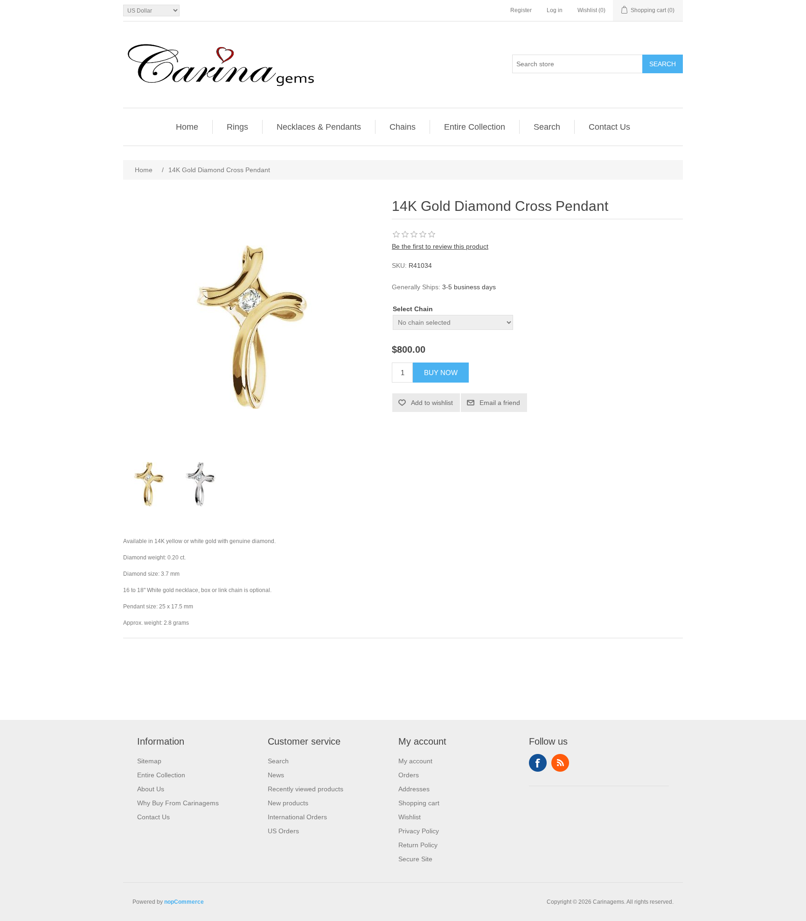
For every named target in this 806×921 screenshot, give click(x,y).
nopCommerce (184, 902)
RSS (560, 763)
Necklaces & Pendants (319, 127)
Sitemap (149, 761)
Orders (408, 775)
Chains (402, 127)
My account (415, 761)
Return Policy (418, 845)
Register (521, 10)
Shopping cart (418, 803)
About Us (150, 789)
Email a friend (499, 402)
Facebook (538, 763)
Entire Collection (474, 127)
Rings (237, 127)
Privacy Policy (418, 831)
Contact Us (609, 127)
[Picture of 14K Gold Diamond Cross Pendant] (148, 483)
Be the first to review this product (440, 246)
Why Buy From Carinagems (178, 803)
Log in (555, 10)
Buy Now (441, 373)
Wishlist (409, 817)
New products (288, 803)
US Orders (283, 831)
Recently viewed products (305, 789)
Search (662, 64)
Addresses (414, 789)
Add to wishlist (432, 402)
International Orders (297, 817)
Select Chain (413, 309)
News (276, 775)
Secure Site (415, 859)
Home (187, 127)
